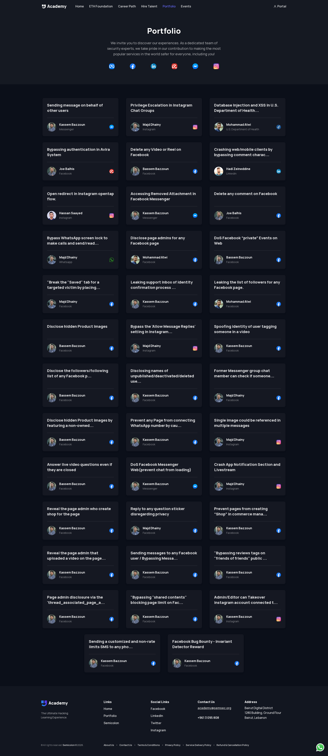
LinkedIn (157, 716)
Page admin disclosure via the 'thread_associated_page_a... (76, 600)
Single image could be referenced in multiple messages (247, 423)
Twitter (156, 723)
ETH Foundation (101, 6)
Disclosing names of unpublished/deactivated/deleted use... (162, 376)
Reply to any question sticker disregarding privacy (158, 511)
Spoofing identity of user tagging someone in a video (245, 329)
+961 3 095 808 (208, 718)
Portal (281, 6)
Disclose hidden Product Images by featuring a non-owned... (79, 423)
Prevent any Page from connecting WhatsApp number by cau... (163, 423)
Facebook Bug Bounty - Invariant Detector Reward (202, 644)
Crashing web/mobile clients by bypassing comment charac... (243, 152)
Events (186, 6)
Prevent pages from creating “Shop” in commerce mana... (241, 511)
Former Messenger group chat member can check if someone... (244, 373)
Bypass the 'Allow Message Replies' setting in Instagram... (163, 329)
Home (79, 6)
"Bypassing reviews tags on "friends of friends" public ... (240, 555)
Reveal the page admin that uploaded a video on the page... (76, 555)
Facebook (158, 709)
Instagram (158, 730)
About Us (109, 745)
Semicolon (111, 723)
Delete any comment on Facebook (245, 193)
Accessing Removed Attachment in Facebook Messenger (163, 196)
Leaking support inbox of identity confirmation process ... (162, 285)
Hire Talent (149, 6)
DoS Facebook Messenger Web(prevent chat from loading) (161, 467)
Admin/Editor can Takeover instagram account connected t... (246, 600)
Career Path (127, 6)
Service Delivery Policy (198, 745)
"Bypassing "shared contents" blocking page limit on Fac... (159, 600)
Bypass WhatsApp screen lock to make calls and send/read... (77, 240)
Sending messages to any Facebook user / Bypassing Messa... (164, 555)
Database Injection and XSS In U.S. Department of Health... (246, 108)
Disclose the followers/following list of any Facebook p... (77, 373)
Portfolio (169, 6)
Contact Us (125, 745)
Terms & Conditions (148, 745)
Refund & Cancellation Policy (233, 745)
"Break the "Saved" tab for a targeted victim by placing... (73, 285)
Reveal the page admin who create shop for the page (79, 511)
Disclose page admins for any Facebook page (158, 240)
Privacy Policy (173, 745)
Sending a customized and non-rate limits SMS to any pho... (122, 644)
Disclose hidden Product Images (77, 326)
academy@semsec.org (214, 708)
